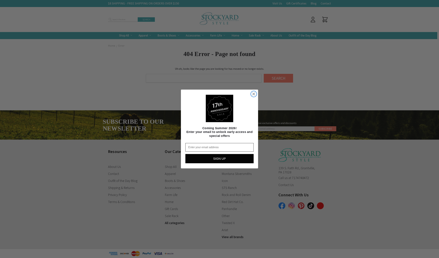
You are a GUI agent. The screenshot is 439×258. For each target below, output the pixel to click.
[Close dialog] (254, 94)
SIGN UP (219, 158)
